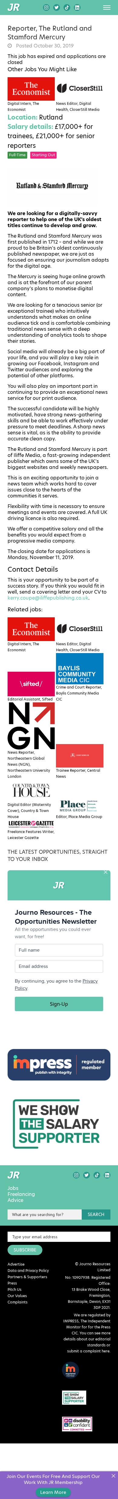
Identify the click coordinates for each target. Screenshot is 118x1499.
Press (12, 1283)
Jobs (13, 1188)
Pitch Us (14, 1289)
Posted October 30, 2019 (44, 46)
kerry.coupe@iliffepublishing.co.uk (48, 598)
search (96, 1215)
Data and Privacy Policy (28, 1270)
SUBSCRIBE (25, 1250)
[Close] (113, 1476)
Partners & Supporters (27, 1276)
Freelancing (21, 1194)
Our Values (17, 1295)
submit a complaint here (88, 1351)
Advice (15, 1200)
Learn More (53, 1492)
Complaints (18, 1302)
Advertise (16, 1264)
